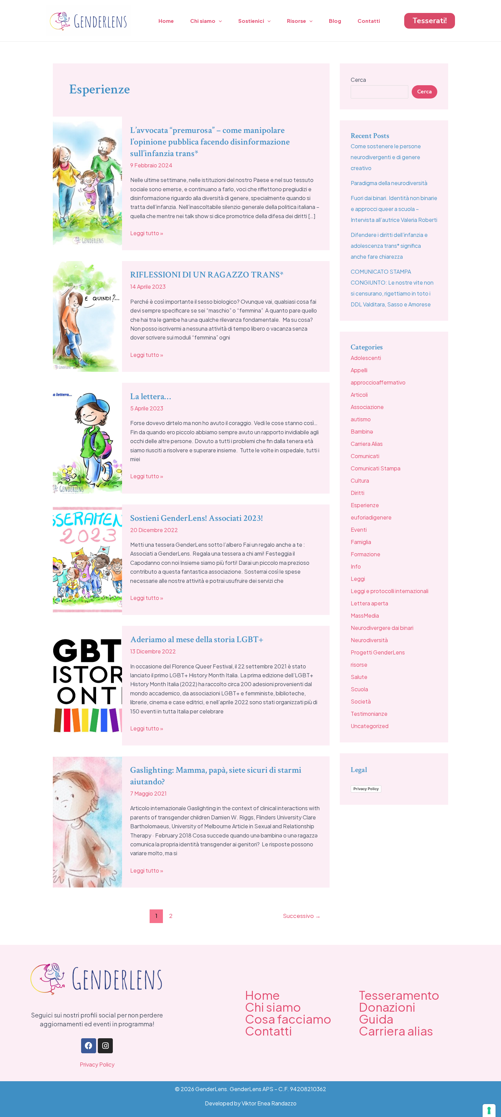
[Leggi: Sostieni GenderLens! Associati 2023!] (87, 558)
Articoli (359, 394)
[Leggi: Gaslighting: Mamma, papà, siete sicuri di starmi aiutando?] (87, 821)
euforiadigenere (371, 517)
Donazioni (387, 1006)
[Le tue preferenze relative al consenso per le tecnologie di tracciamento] (489, 1110)
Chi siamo (202, 20)
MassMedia (365, 615)
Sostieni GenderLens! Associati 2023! (196, 518)
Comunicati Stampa (375, 468)
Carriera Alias (367, 443)
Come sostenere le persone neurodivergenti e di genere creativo (386, 156)
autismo (361, 419)
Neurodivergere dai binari (382, 627)
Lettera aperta (369, 603)
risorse (359, 664)
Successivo (302, 915)
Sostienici (251, 20)
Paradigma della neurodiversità (389, 182)
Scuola (359, 689)
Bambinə (362, 431)
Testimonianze (369, 713)
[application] (218, 21)
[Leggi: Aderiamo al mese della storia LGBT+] (87, 685)
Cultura (360, 480)
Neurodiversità (369, 640)
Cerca (358, 79)
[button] (429, 21)
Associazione (367, 406)
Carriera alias (396, 1030)
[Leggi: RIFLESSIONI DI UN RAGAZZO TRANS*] (87, 315)
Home (166, 20)
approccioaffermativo (378, 382)
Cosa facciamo (288, 1018)
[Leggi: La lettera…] (87, 437)
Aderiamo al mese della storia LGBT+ (196, 639)
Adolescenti (366, 357)
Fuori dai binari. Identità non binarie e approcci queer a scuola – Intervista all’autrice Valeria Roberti (394, 208)
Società (361, 701)
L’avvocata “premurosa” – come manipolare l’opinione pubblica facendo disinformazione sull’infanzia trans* (210, 141)
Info (356, 566)
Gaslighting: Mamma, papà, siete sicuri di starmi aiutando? (215, 775)
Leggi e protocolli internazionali (389, 590)
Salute (359, 676)
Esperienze (365, 505)
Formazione (365, 554)
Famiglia (361, 541)
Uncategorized (370, 725)
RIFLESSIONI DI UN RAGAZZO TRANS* (207, 275)
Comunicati (365, 455)
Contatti (369, 20)
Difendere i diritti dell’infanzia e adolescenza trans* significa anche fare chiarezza (389, 245)
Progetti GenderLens (378, 652)
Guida (376, 1018)
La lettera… (150, 396)
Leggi (358, 578)
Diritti (357, 492)
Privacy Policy (366, 788)
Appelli (359, 370)
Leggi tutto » (146, 233)
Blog (335, 20)
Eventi (359, 529)
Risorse (296, 20)
